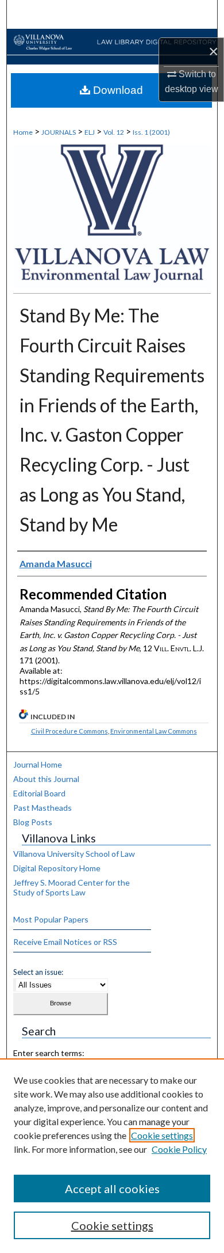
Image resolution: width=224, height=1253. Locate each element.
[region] (112, 1155)
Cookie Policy (179, 1149)
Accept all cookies (112, 1188)
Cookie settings (162, 1135)
